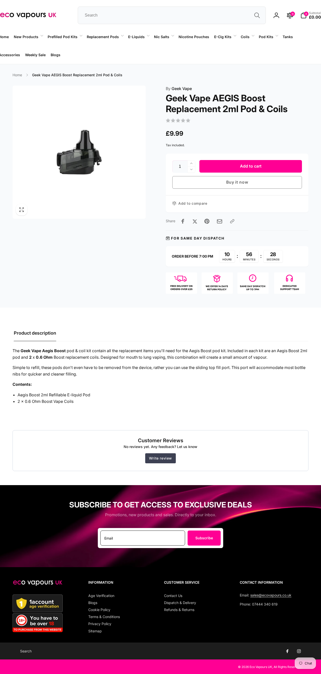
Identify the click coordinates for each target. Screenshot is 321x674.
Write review (160, 458)
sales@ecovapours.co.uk (270, 595)
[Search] (257, 15)
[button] (28, 37)
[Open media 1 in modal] (79, 152)
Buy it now (237, 182)
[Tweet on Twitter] (194, 221)
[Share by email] (219, 221)
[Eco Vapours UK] (38, 584)
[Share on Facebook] (182, 221)
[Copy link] (232, 221)
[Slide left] (53, 64)
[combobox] (172, 15)
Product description (35, 333)
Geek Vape (179, 88)
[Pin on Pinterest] (206, 221)
